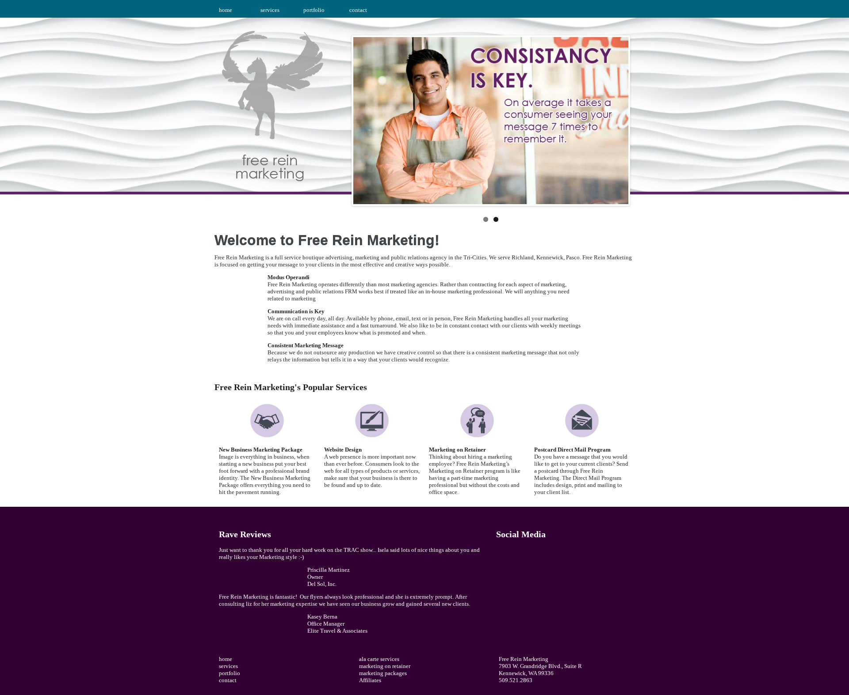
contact (358, 10)
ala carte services (379, 659)
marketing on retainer (384, 666)
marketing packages (383, 673)
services (269, 10)
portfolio (314, 10)
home (225, 10)
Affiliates (370, 680)
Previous (344, 118)
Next (637, 118)
